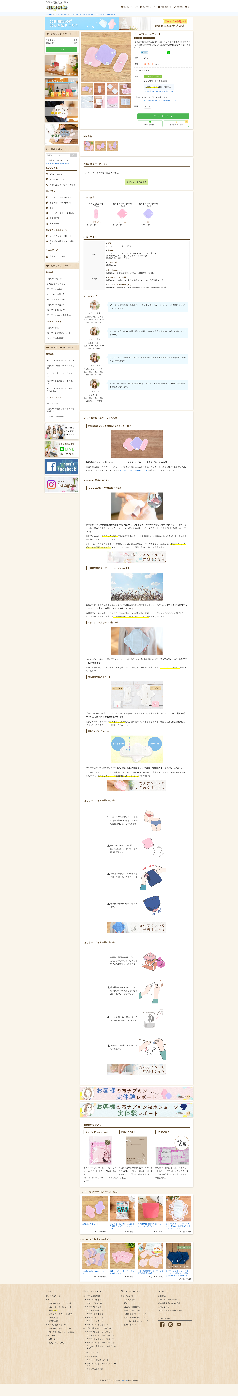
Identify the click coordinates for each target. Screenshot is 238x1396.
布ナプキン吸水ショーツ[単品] (62, 242)
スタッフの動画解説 (56, 338)
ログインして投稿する (136, 182)
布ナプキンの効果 (55, 289)
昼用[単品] (54, 218)
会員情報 (178, 6)
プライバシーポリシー (167, 1300)
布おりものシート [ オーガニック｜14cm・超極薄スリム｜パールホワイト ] (178, 1226)
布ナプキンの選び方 (56, 294)
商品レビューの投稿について (136, 1317)
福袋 (52, 208)
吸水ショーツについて (129, 6)
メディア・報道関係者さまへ (170, 1310)
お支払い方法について (133, 1307)
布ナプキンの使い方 (56, 304)
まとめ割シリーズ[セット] (61, 202)
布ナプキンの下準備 (56, 299)
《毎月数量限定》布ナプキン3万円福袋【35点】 (150, 1272)
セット (68, 163)
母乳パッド (53, 1339)
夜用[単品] (54, 223)
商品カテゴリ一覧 (53, 1296)
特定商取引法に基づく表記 (169, 1303)
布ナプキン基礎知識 (91, 1296)
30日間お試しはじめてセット (63, 184)
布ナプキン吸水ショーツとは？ (60, 360)
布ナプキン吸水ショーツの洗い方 (60, 382)
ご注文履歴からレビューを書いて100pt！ (161, 100)
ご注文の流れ (129, 1300)
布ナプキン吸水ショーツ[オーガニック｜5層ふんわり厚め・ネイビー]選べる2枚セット (178, 1273)
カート (188, 6)
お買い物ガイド (164, 6)
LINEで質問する (150, 125)
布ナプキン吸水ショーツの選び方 (60, 366)
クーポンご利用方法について (136, 1321)
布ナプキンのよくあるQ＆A (59, 315)
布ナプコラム (53, 328)
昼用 (57, 163)
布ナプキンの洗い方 (56, 310)
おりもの (50, 163)
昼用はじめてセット (90, 1224)
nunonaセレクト (57, 179)
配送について (129, 1303)
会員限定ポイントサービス (135, 1314)
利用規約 (162, 1296)
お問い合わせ (163, 1307)
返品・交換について (132, 1310)
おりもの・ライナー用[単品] (62, 213)
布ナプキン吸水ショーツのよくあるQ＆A (60, 389)
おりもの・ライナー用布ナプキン (134, 470)
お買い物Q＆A (130, 1325)
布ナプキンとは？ (55, 278)
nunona (125, 1380)
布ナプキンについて (147, 6)
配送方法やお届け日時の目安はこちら (160, 91)
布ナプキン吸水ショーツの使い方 (60, 374)
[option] (106, 57)
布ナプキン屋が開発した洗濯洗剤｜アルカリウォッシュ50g (122, 1226)
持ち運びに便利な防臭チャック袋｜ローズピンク (150, 1225)
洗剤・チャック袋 (57, 256)
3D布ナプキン (56, 174)
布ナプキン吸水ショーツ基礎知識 (97, 1328)
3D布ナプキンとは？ (56, 284)
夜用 (62, 163)
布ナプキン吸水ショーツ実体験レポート (60, 410)
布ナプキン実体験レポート (59, 333)
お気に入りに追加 (178, 123)
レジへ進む (61, 49)
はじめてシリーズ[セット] (61, 197)
